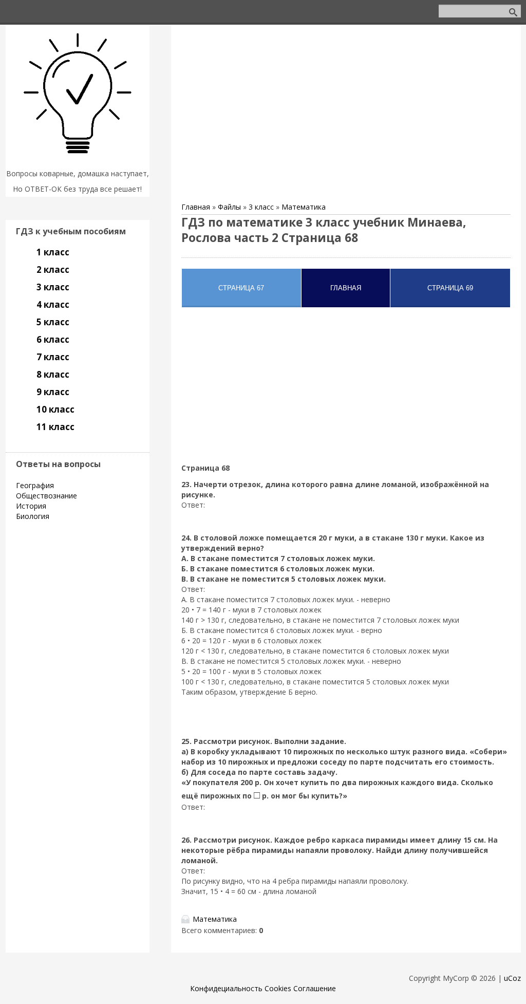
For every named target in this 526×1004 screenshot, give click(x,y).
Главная (195, 207)
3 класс (261, 207)
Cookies (278, 988)
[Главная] (77, 160)
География (35, 485)
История (31, 506)
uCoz (512, 978)
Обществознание (46, 495)
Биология (32, 516)
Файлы (229, 207)
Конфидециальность (226, 988)
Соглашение (314, 988)
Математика (303, 207)
